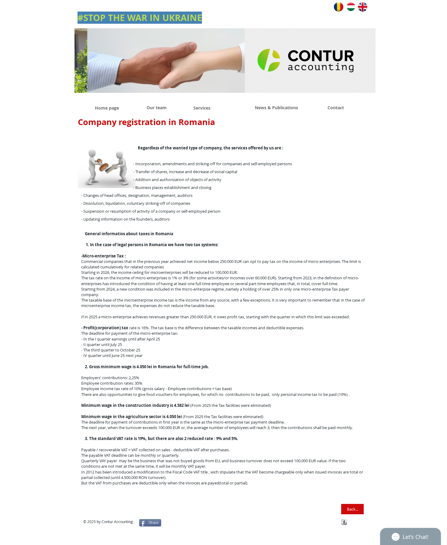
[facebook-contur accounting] (344, 522)
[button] (159, 60)
